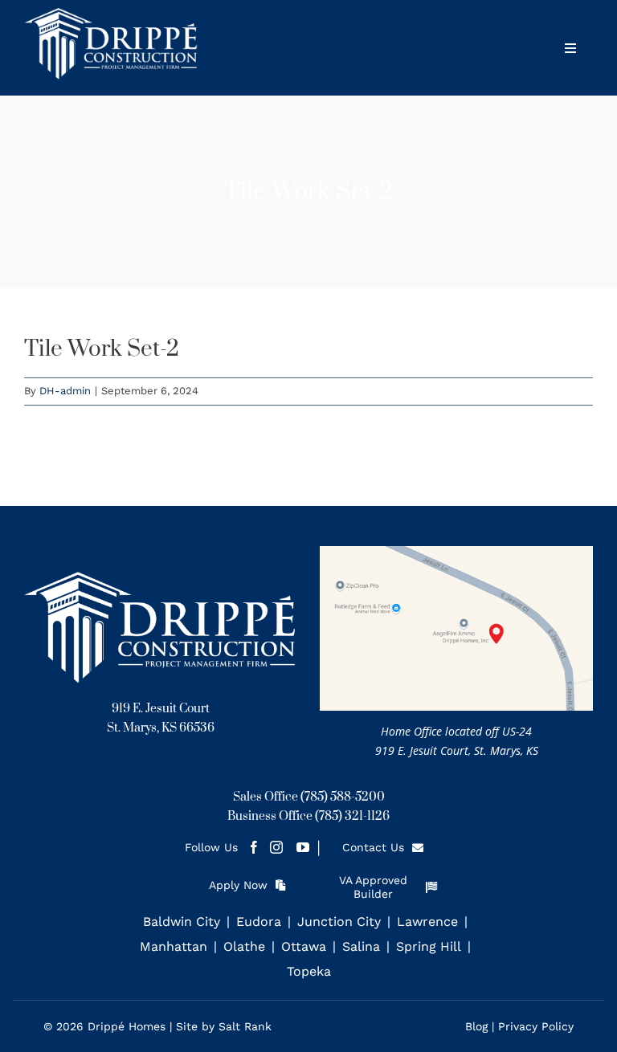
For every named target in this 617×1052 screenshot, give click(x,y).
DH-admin (65, 391)
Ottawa (303, 946)
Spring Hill (428, 946)
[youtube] (302, 847)
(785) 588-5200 (342, 797)
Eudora (258, 921)
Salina (361, 946)
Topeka (309, 971)
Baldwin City (181, 921)
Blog (476, 1026)
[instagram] (276, 847)
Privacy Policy (536, 1026)
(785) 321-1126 (352, 816)
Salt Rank (245, 1026)
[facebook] (249, 847)
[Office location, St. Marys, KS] (456, 552)
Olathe (244, 946)
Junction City (339, 921)
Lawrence (427, 921)
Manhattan (173, 946)
